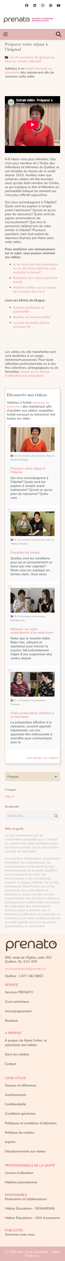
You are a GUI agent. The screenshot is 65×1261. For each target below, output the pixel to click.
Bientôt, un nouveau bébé (32, 317)
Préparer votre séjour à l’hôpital (27, 470)
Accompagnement (18, 1011)
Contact (10, 1064)
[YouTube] (58, 5)
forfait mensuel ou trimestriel (28, 70)
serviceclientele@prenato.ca (25, 969)
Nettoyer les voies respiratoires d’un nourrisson (31, 631)
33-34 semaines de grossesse (31, 57)
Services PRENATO (19, 992)
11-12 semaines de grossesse (29, 700)
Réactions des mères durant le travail (35, 280)
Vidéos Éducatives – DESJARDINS (30, 1208)
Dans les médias (17, 1054)
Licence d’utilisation (19, 1173)
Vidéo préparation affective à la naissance (32, 715)
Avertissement (15, 1095)
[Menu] (5, 34)
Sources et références (20, 1085)
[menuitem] (32, 776)
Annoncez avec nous (20, 1234)
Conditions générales (20, 1113)
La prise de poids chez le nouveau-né (31, 324)
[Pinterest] (50, 5)
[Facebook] (26, 5)
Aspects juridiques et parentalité (28, 309)
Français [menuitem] (13, 777)
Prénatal (35, 61)
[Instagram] (42, 5)
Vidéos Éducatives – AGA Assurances (32, 1218)
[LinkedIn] (34, 5)
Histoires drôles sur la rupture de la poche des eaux (35, 289)
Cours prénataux (17, 1001)
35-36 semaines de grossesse (29, 616)
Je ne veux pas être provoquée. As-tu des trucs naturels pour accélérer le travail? (35, 268)
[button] (58, 34)
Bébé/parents (17, 620)
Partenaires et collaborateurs (26, 1199)
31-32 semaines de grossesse (29, 539)
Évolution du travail (25, 552)
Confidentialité (15, 1104)
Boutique (11, 1020)
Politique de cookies (19, 1132)
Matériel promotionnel (21, 1182)
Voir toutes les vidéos (42, 758)
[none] (32, 776)
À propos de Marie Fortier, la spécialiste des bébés (26, 1042)
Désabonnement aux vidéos (25, 1151)
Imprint (10, 1142)
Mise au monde (16, 61)
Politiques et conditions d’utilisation (31, 1123)
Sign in (10, 796)
